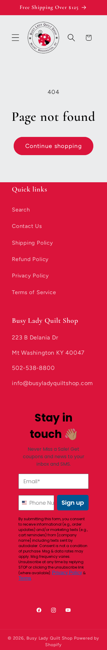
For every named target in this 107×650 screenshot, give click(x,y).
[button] (15, 37)
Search (21, 209)
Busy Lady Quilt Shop (50, 638)
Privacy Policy (30, 275)
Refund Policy (30, 259)
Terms (24, 578)
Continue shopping (53, 145)
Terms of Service (34, 292)
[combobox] (22, 502)
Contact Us (27, 226)
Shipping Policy (32, 243)
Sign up (73, 502)
